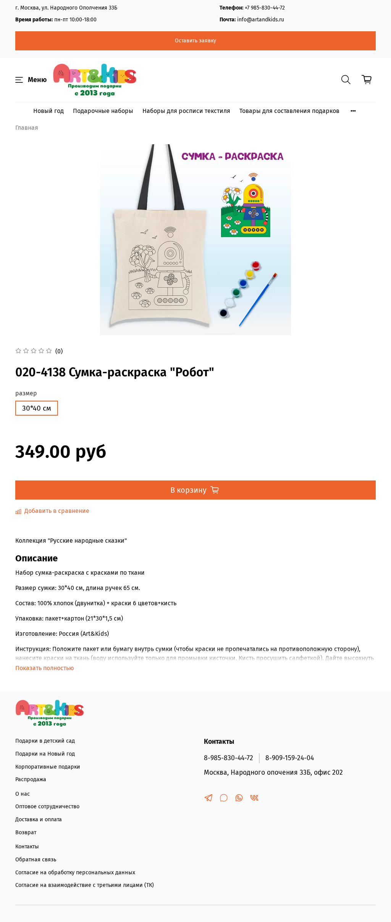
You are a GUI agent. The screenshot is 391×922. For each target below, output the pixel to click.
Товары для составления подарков (289, 110)
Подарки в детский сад (45, 741)
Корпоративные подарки (47, 767)
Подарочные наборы (103, 110)
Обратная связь (35, 859)
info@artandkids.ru (260, 19)
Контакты (27, 846)
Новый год (48, 110)
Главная (26, 127)
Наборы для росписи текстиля (186, 110)
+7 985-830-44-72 (265, 8)
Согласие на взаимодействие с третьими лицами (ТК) (84, 885)
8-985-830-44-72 (228, 758)
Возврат (25, 832)
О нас (22, 794)
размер (26, 393)
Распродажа (30, 779)
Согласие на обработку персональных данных (75, 872)
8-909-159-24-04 (289, 758)
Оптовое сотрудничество (47, 806)
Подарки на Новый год (45, 754)
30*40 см (36, 408)
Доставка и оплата (38, 819)
